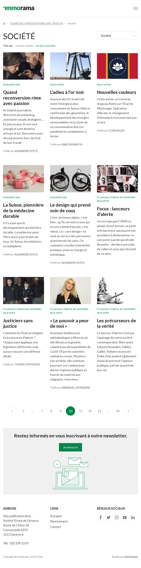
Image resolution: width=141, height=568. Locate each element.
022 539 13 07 (19, 543)
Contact (55, 527)
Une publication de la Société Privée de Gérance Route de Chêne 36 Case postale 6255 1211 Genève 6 (21, 525)
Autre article (57, 84)
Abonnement (59, 521)
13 (99, 411)
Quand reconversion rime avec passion (36, 23)
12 (90, 411)
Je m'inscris (70, 447)
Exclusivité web (11, 84)
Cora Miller (116, 130)
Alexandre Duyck (26, 150)
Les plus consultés (45, 45)
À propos (56, 516)
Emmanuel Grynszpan (76, 387)
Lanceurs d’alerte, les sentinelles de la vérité (116, 199)
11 (80, 411)
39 (118, 411)
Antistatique (131, 556)
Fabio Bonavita (72, 144)
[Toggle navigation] (135, 8)
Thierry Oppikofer (27, 364)
